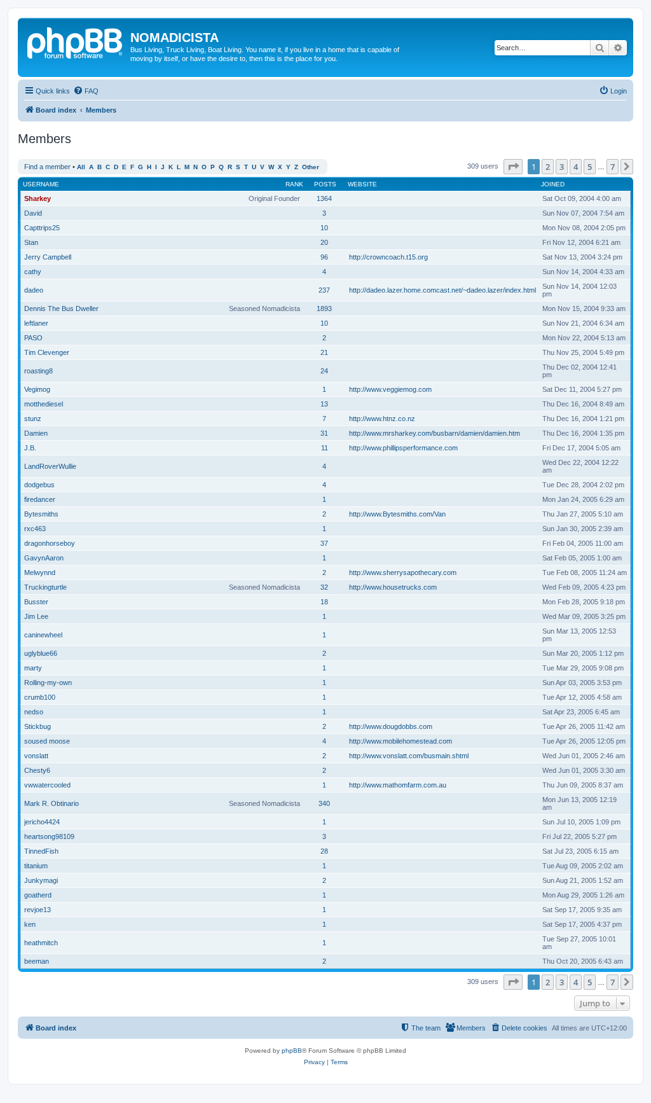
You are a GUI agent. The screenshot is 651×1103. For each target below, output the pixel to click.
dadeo (33, 290)
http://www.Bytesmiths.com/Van (397, 514)
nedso (33, 712)
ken (30, 924)
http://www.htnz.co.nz (382, 418)
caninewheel (43, 635)
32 (324, 587)
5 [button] (589, 166)
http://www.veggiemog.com (390, 389)
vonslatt (36, 756)
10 (324, 228)
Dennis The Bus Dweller (61, 308)
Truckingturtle (45, 587)
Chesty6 (37, 770)
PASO (33, 338)
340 (324, 803)
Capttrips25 (42, 228)
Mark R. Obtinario (51, 803)
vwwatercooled (47, 785)
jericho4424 (42, 822)
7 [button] (612, 166)
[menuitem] (86, 91)
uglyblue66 (40, 653)
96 (324, 257)
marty (33, 668)
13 (324, 404)
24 (324, 371)
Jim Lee (36, 616)
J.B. (30, 448)
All (81, 166)
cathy (32, 271)
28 (324, 851)
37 (324, 543)
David (33, 213)
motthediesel (43, 404)
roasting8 (38, 371)
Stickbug (37, 726)
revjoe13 (37, 909)
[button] (513, 166)
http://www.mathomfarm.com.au (397, 785)
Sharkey (37, 198)
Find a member (47, 166)
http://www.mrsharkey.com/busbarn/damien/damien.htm (434, 433)
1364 (324, 198)
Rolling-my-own (48, 682)
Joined (553, 184)
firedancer (39, 499)
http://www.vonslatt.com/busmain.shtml (409, 756)
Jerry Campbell (47, 257)
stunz (32, 418)
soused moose (47, 741)
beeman (36, 961)
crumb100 (39, 697)
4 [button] (575, 166)
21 (324, 352)
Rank (294, 184)
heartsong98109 (49, 836)
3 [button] (561, 166)
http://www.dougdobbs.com (390, 726)
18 (324, 602)
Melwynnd (39, 572)
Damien (36, 433)
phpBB (292, 1050)
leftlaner (36, 323)
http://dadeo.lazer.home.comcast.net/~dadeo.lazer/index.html (442, 290)
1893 (324, 308)
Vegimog (37, 389)
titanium (36, 866)
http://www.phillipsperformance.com (403, 448)
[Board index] (75, 41)
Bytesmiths (41, 514)
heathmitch (41, 943)
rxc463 (35, 528)
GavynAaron (44, 558)
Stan (31, 242)
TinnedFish (41, 851)
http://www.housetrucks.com (393, 587)
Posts (325, 184)
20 (324, 242)
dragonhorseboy (49, 543)
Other (310, 166)
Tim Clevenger (46, 352)
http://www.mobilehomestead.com (400, 741)
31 (324, 433)
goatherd (37, 895)
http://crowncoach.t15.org (388, 257)
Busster (36, 602)
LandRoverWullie (50, 466)
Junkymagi (41, 880)
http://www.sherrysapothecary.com (402, 572)
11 (324, 448)
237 (324, 290)
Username (41, 184)
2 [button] (547, 166)
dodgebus (39, 485)
